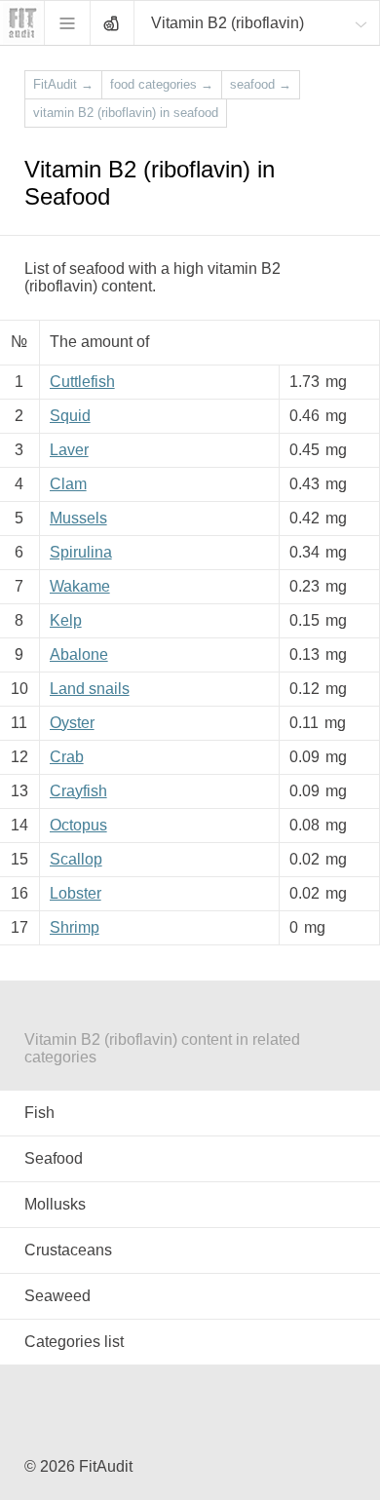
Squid (70, 415)
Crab (67, 757)
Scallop (76, 859)
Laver (69, 450)
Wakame (80, 586)
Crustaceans (68, 1250)
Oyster (72, 722)
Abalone (79, 654)
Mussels (78, 518)
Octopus (78, 825)
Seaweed (57, 1296)
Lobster (75, 893)
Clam (68, 484)
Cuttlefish (82, 381)
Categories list (74, 1341)
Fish (39, 1112)
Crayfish (78, 791)
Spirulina (81, 552)
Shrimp (74, 927)
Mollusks (55, 1204)
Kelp (66, 620)
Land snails (90, 688)
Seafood (53, 1158)
